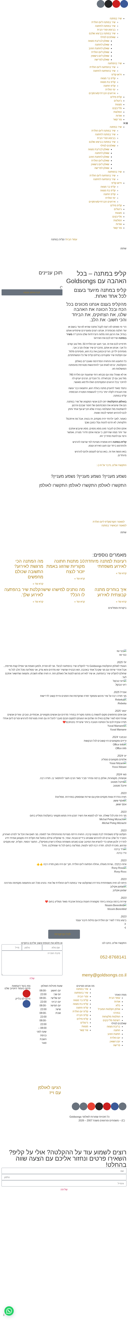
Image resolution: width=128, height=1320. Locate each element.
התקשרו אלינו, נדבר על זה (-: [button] (111, 465)
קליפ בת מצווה (108, 82)
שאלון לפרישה (101, 59)
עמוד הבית (71, 239)
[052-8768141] (122, 948)
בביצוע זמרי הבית (106, 29)
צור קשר (117, 119)
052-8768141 (113, 957)
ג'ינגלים (118, 100)
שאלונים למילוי (108, 37)
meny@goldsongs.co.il (104, 975)
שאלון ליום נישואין (100, 56)
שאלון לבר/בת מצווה (98, 41)
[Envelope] (91, 1106)
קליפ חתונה (109, 85)
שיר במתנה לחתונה (105, 26)
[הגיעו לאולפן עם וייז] (57, 1079)
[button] (96, 123)
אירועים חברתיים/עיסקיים (102, 93)
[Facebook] (124, 4)
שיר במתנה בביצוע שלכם (102, 33)
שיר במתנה (116, 18)
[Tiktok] (101, 4)
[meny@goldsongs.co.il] (122, 966)
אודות (119, 115)
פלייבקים (117, 108)
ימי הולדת (110, 89)
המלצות (117, 112)
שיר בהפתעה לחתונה (104, 70)
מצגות (118, 104)
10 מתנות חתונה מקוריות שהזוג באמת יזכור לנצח (65, 566)
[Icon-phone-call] (83, 1106)
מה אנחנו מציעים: (85, 986)
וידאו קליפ (116, 74)
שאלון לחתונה (102, 44)
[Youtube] (116, 4)
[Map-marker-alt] (76, 1106)
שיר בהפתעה (115, 63)
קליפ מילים (116, 97)
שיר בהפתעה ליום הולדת (103, 67)
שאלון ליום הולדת (100, 52)
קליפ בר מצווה (108, 78)
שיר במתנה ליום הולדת (103, 22)
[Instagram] (108, 4)
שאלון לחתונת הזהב (99, 48)
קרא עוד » (121, 573)
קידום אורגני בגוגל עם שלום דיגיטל (44, 1116)
